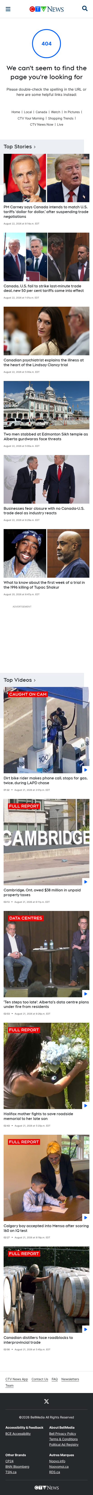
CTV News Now (41, 124)
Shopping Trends (60, 118)
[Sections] (8, 9)
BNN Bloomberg (17, 1466)
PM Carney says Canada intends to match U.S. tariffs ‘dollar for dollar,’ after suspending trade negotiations (46, 212)
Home (16, 112)
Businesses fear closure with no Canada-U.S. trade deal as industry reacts (44, 510)
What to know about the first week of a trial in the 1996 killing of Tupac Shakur (44, 585)
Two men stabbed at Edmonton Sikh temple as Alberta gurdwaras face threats (46, 436)
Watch (55, 112)
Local (28, 112)
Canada (41, 112)
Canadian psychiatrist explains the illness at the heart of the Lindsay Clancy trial (44, 362)
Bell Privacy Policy (62, 1433)
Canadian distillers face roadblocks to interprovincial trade (38, 1340)
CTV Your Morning (31, 118)
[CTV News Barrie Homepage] (47, 9)
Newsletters (70, 1379)
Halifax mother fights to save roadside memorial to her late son (38, 1116)
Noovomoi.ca (59, 1466)
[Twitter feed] (46, 1401)
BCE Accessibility (18, 1433)
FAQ (55, 1379)
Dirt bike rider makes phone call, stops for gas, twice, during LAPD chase (46, 780)
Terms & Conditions (63, 1439)
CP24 (9, 1461)
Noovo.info (57, 1461)
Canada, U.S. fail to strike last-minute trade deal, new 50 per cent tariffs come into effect (44, 288)
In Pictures (72, 112)
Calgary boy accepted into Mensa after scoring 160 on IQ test (46, 1228)
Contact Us (40, 1379)
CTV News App (16, 1379)
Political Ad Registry (64, 1444)
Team (9, 1385)
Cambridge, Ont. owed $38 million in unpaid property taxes (42, 892)
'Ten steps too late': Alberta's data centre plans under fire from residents (46, 1004)
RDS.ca (54, 1472)
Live (60, 124)
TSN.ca (10, 1472)
